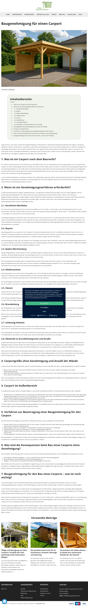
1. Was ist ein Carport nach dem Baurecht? (25, 104)
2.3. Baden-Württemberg (21, 113)
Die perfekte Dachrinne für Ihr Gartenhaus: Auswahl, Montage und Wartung (44, 552)
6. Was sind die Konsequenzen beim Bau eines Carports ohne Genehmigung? (35, 133)
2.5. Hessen (17, 118)
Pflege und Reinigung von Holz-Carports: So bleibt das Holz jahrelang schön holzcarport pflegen (14, 553)
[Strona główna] (44, 6)
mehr (44, 311)
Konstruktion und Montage (8, 89)
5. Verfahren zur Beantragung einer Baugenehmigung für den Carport (33, 131)
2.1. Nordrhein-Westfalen (21, 109)
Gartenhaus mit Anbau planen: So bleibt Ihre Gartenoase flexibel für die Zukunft (73, 552)
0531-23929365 (64, 593)
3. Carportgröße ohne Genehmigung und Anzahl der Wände (30, 127)
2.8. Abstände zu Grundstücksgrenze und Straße (28, 124)
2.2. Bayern (17, 111)
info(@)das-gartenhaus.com (72, 596)
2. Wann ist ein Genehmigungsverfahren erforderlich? (28, 106)
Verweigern (44, 307)
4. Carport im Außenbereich (21, 129)
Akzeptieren (44, 303)
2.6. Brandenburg (19, 120)
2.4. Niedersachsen (19, 115)
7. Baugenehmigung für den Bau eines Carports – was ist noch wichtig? (33, 135)
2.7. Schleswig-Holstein (20, 122)
